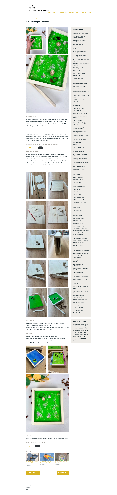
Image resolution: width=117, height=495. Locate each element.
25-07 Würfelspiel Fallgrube (79, 73)
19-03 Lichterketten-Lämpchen (80, 286)
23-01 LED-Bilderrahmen (79, 147)
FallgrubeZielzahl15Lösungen (31, 147)
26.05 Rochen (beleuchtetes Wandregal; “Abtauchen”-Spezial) (32, 462)
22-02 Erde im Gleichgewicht (80, 180)
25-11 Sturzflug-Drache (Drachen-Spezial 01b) (81, 60)
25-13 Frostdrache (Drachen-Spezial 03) (80, 51)
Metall (87, 332)
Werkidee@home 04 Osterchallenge (78, 273)
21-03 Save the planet (78, 205)
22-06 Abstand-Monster (78, 169)
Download (40, 147)
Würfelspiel (47, 18)
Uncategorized (75, 339)
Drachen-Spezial (84, 324)
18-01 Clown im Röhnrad (79, 302)
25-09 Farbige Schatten (78, 68)
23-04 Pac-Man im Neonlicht (80, 139)
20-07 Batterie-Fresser (78, 218)
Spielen (33, 18)
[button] (36, 40)
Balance (78, 324)
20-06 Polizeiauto (77, 221)
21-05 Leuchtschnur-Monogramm (81, 199)
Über (90, 12)
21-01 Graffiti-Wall (77, 210)
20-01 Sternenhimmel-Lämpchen (81, 248)
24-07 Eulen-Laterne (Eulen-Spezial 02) (80, 100)
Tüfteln (37, 18)
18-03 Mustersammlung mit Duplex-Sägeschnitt (79, 296)
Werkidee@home (77, 341)
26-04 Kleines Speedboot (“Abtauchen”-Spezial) (45, 462)
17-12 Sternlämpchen (78, 307)
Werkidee (42, 18)
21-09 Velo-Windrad (77, 189)
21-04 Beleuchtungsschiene (79, 202)
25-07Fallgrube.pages (30, 446)
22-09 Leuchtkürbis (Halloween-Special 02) (80, 159)
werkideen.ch (30, 340)
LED (86, 330)
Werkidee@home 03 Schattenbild (81, 276)
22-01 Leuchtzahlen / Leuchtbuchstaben (78, 183)
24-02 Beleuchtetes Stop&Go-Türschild (80, 116)
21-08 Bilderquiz (77, 192)
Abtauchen (75, 324)
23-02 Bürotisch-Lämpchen (79, 145)
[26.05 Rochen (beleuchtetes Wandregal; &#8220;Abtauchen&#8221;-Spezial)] (32, 457)
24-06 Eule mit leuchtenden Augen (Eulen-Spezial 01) (81, 104)
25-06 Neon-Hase (33, 472)
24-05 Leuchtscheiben (78, 108)
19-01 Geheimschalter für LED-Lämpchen (80, 292)
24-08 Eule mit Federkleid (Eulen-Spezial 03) (81, 96)
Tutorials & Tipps (74, 12)
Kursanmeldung (62, 12)
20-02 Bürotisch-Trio (78, 245)
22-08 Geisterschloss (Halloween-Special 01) (81, 163)
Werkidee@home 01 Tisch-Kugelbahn (79, 282)
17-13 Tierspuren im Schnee (80, 305)
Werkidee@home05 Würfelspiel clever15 (80, 269)
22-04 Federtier (76, 174)
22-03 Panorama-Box (78, 177)
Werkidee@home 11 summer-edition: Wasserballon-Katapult (80, 239)
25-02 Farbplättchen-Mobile (79, 86)
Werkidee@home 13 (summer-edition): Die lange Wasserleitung (81, 229)
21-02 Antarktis (76, 207)
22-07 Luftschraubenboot (79, 166)
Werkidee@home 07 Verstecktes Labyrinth (81, 260)
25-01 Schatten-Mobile (78, 89)
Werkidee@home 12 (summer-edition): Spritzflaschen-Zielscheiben (80, 234)
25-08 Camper (62, 472)
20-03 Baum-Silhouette (78, 242)
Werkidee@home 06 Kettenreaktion (78, 264)
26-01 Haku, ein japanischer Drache (79, 47)
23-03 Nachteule (77, 142)
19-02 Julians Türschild (78, 288)
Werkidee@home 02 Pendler (80, 279)
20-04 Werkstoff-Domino (79, 226)
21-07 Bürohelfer (77, 194)
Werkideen (83, 12)
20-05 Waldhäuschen (78, 223)
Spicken (74, 336)
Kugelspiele (75, 330)
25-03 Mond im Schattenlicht (80, 83)
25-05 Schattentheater (78, 78)
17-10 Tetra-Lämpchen (78, 313)
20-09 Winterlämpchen (78, 213)
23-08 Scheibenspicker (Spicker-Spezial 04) (81, 123)
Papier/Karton (76, 334)
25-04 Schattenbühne (78, 81)
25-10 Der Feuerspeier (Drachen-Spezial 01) (81, 64)
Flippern (74, 325)
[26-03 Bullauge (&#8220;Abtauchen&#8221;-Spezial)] (62, 457)
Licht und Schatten (79, 332)
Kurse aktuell (52, 12)
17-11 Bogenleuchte (78, 310)
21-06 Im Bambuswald (78, 197)
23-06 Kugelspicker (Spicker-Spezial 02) (80, 131)
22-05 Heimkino (76, 172)
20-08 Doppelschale (78, 215)
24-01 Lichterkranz (77, 120)
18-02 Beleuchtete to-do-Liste (80, 299)
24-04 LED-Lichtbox (77, 111)
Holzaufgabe (29, 18)
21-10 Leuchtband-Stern (79, 186)
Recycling (82, 334)
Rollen (86, 334)
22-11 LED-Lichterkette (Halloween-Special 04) (78, 150)
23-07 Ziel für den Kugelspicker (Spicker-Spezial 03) (80, 127)
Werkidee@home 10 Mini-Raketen (81, 250)
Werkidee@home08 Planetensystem (77, 256)
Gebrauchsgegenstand (81, 326)
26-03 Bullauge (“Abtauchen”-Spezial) (80, 40)
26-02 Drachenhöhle (78, 44)
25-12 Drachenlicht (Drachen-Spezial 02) (80, 56)
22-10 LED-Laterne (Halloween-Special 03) (80, 154)
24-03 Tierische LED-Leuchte (80, 113)
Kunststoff (81, 330)
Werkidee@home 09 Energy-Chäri (81, 253)
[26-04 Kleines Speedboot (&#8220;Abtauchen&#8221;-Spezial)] (47, 457)
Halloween (75, 328)
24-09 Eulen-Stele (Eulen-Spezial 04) (81, 92)
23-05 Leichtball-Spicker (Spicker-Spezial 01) (81, 136)
